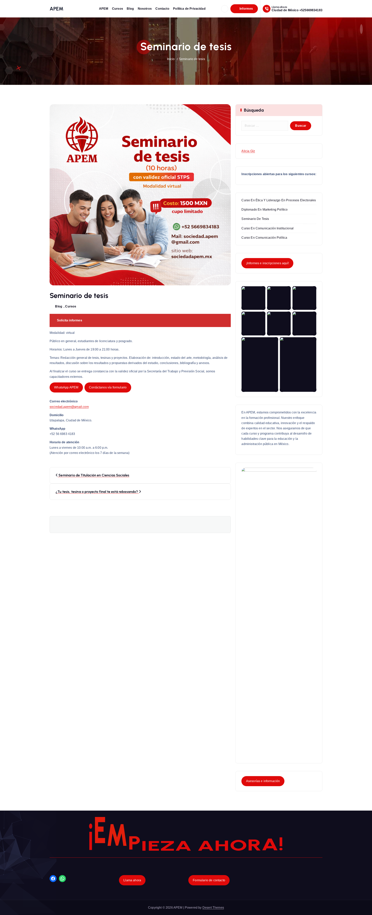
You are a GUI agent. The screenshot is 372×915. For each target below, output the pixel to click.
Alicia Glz (248, 151)
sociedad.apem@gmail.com (69, 406)
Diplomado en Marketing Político (264, 209)
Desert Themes (213, 907)
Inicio (171, 59)
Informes (246, 8)
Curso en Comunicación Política (264, 237)
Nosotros (145, 8)
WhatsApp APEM (66, 387)
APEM (103, 8)
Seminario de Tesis (255, 218)
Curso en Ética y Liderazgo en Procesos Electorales (278, 200)
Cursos (117, 8)
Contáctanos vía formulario (108, 387)
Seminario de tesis (192, 59)
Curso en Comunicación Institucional (267, 228)
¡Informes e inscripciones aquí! (267, 263)
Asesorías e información (263, 781)
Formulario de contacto (209, 880)
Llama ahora (132, 880)
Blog (130, 8)
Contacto (162, 8)
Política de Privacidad (189, 8)
